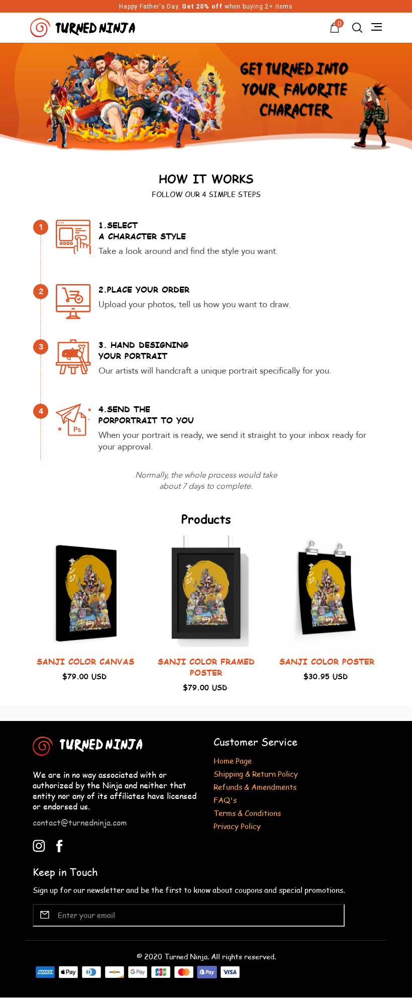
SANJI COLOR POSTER (326, 661)
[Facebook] (59, 844)
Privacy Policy (237, 826)
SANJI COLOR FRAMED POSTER (206, 667)
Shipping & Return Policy (256, 773)
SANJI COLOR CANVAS (85, 661)
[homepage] (84, 26)
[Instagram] (39, 844)
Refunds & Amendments (255, 786)
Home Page (233, 760)
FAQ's (225, 799)
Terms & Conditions (247, 812)
